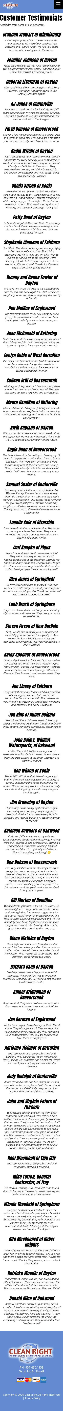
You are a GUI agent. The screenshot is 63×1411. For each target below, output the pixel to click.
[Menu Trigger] (58, 4)
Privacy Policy (32, 1398)
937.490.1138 (34, 1368)
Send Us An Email (31, 1371)
